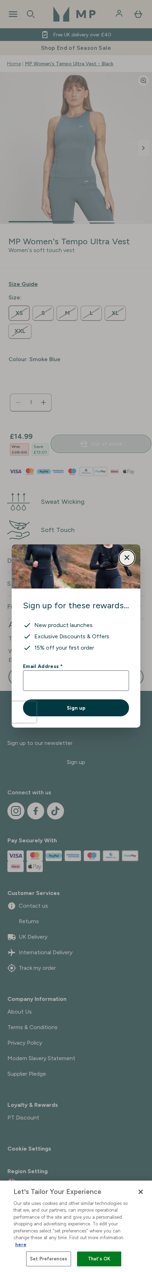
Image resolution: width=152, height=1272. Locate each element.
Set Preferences (48, 1258)
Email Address (42, 666)
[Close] (140, 1192)
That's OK (99, 1258)
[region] (76, 1226)
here (21, 1244)
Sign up (76, 708)
